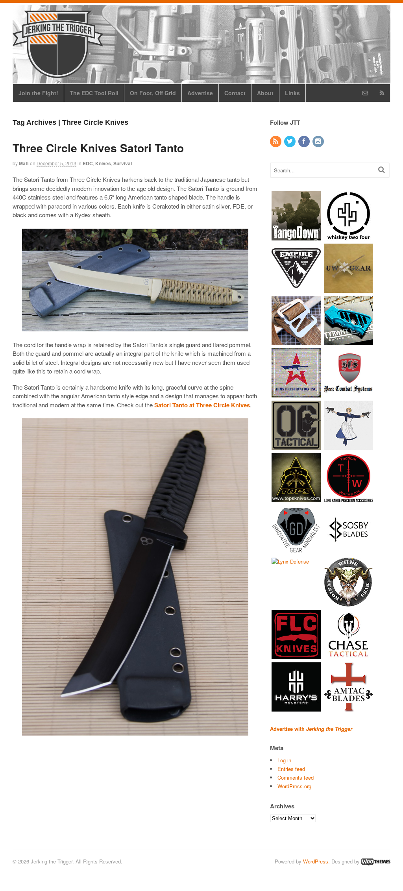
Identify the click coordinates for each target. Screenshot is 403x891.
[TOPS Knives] (296, 498)
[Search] (381, 169)
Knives (103, 163)
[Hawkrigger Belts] (296, 341)
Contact (235, 93)
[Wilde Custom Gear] (348, 602)
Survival (122, 163)
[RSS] (276, 141)
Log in (284, 760)
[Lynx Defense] (290, 561)
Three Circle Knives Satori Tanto (98, 148)
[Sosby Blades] (348, 550)
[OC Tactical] (296, 445)
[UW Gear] (348, 288)
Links (292, 93)
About (265, 93)
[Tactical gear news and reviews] (58, 74)
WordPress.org (294, 786)
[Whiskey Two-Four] (348, 236)
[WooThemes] (375, 861)
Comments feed (295, 777)
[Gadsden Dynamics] (296, 550)
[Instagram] (318, 141)
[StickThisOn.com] (348, 445)
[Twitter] (290, 141)
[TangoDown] (296, 236)
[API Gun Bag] (296, 393)
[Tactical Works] (348, 498)
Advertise (200, 93)
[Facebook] (304, 141)
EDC (88, 163)
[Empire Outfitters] (296, 288)
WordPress (315, 861)
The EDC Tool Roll (94, 93)
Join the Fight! (38, 93)
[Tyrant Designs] (348, 341)
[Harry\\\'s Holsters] (296, 707)
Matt (24, 163)
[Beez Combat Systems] (348, 393)
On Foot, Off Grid (153, 93)
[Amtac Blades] (348, 707)
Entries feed (291, 769)
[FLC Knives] (296, 655)
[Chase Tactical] (348, 655)
